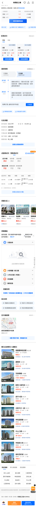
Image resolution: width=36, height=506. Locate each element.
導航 (11, 237)
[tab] (3, 40)
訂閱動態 (29, 104)
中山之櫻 (28, 480)
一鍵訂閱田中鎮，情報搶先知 (18, 338)
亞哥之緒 (28, 476)
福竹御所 (28, 483)
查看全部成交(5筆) (18, 192)
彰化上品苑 (7, 473)
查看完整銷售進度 (18, 21)
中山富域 (6, 480)
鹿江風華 (17, 473)
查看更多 (31, 315)
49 (4, 224)
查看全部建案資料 (18, 144)
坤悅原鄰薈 (18, 476)
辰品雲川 (17, 480)
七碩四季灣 (29, 473)
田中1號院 (17, 483)
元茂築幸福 (7, 483)
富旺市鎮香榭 (6, 476)
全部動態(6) (30, 69)
